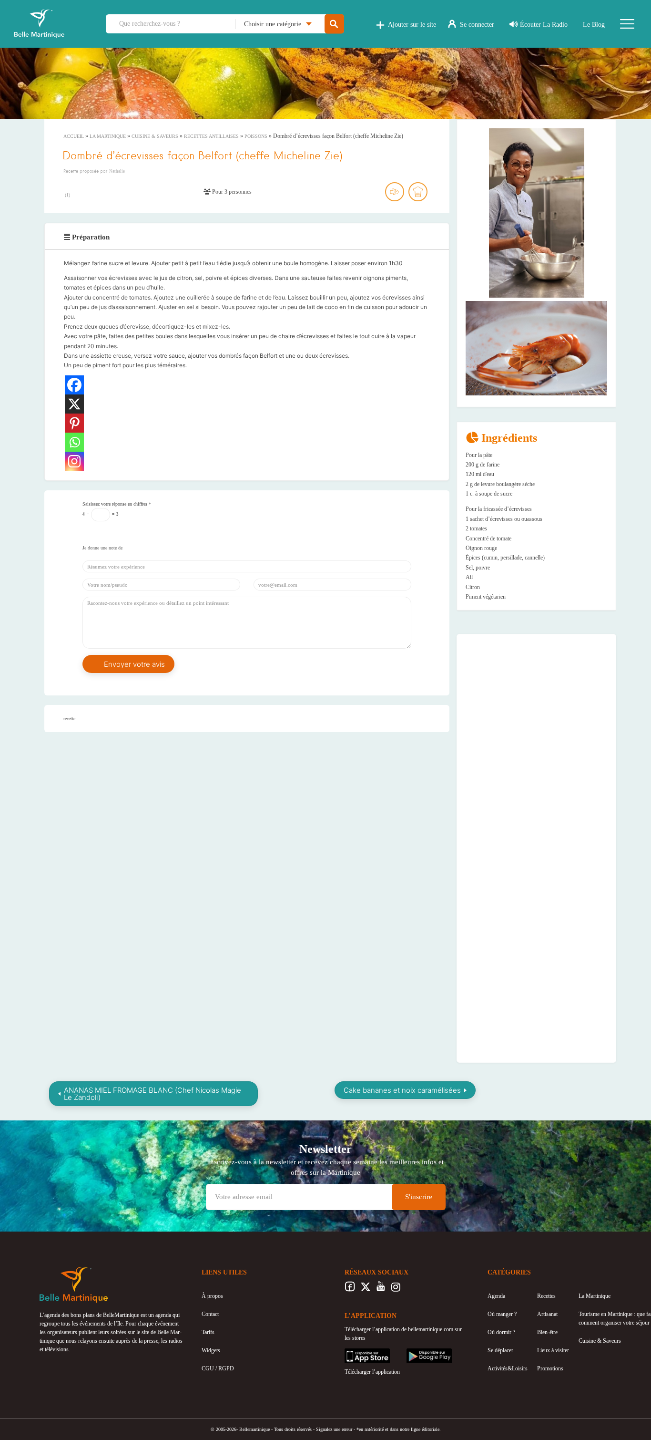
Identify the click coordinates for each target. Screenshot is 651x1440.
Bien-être (547, 1332)
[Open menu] (627, 24)
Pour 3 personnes (231, 191)
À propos (212, 1296)
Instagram (395, 1289)
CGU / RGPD (218, 1368)
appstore (354, 1352)
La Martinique (108, 136)
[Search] (334, 24)
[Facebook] (74, 384)
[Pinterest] (74, 423)
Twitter (365, 1289)
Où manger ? (502, 1314)
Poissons (255, 136)
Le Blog (594, 24)
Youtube (380, 1289)
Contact (210, 1314)
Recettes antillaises (211, 136)
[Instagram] (74, 461)
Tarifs (208, 1332)
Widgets (211, 1350)
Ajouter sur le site (412, 24)
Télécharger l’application (372, 1371)
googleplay (419, 1352)
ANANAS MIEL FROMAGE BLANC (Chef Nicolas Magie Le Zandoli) (152, 1094)
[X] (74, 404)
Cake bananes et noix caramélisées (402, 1090)
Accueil (73, 136)
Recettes (546, 1296)
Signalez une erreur (334, 1429)
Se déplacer (500, 1350)
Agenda (496, 1296)
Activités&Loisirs (508, 1368)
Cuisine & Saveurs (155, 136)
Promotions (550, 1368)
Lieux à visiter (553, 1350)
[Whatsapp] (74, 442)
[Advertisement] (536, 702)
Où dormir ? (501, 1332)
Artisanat (547, 1314)
